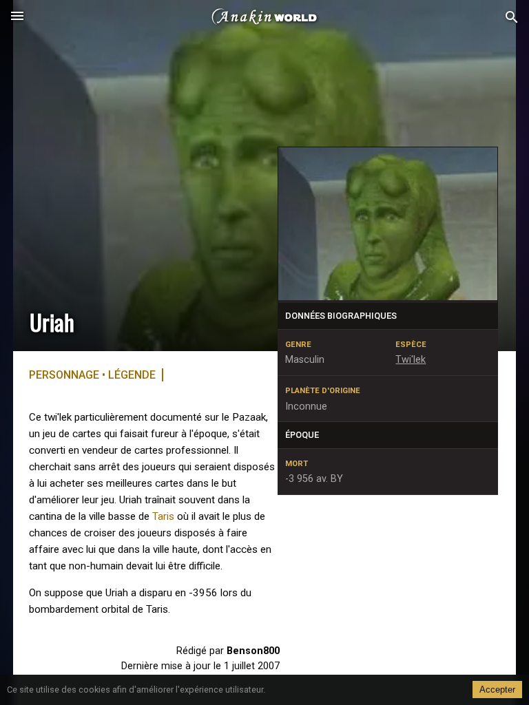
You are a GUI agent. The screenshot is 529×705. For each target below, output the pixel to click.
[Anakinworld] (264, 17)
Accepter (497, 689)
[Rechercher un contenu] (512, 17)
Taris (163, 516)
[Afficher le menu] (17, 17)
